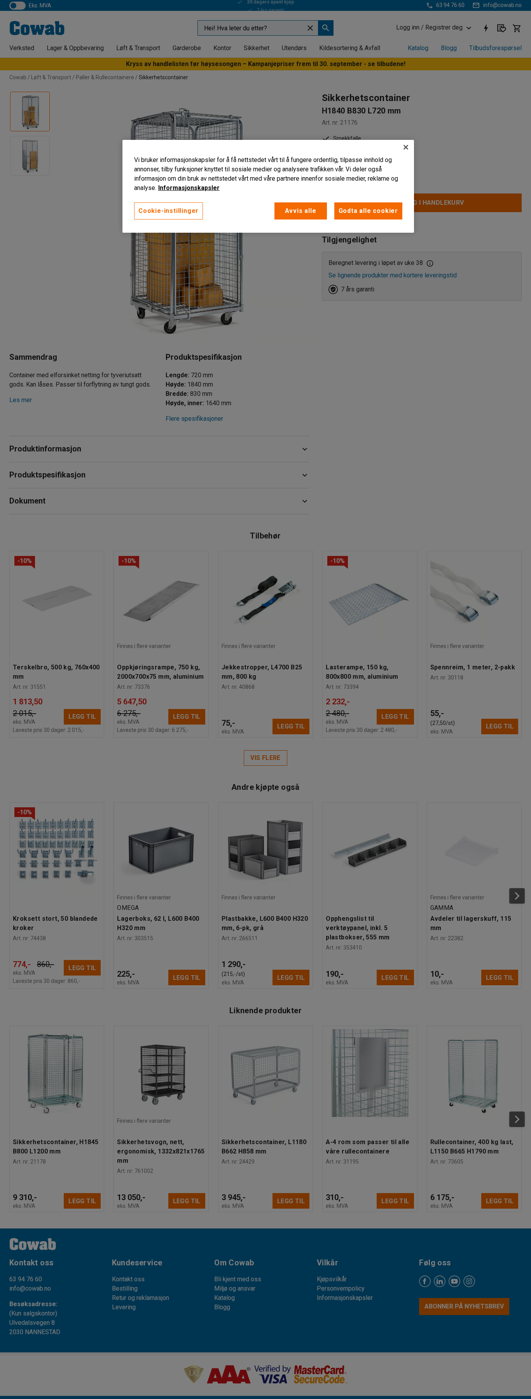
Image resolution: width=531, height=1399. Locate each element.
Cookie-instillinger (168, 210)
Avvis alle (300, 210)
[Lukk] (406, 147)
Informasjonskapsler (189, 188)
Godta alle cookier (368, 210)
